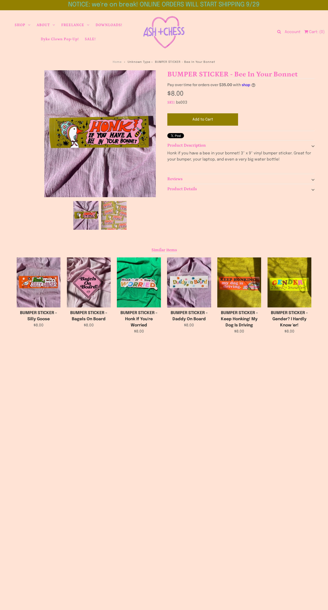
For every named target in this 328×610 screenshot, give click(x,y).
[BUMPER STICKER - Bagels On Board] (89, 282)
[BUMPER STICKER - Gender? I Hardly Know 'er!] (289, 282)
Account (293, 32)
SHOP (20, 25)
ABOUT (43, 25)
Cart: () (316, 32)
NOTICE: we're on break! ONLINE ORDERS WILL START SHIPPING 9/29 (164, 5)
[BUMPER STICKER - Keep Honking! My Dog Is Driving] (239, 282)
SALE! (90, 39)
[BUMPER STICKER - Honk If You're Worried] (139, 282)
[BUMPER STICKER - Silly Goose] (38, 282)
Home (117, 62)
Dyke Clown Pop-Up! (60, 39)
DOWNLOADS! (109, 25)
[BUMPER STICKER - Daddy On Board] (189, 282)
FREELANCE (72, 25)
